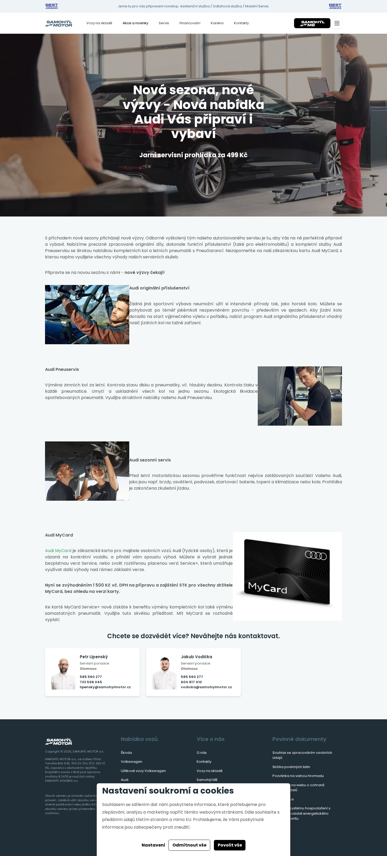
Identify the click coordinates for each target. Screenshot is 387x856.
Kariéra (217, 23)
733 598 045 (91, 682)
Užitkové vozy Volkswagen (143, 770)
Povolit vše (230, 845)
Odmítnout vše (189, 845)
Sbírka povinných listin (291, 766)
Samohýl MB (207, 779)
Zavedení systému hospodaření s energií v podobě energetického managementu (301, 813)
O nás (202, 752)
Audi (124, 779)
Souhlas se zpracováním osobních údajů (302, 755)
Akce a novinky (135, 23)
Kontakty (241, 23)
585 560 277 (91, 676)
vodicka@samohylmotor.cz (206, 687)
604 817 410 (191, 682)
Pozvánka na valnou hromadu (298, 775)
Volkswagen (131, 761)
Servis (164, 23)
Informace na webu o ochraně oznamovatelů (298, 788)
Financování (190, 23)
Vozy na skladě (99, 23)
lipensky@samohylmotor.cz (105, 687)
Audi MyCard (58, 551)
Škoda (126, 752)
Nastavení (153, 845)
